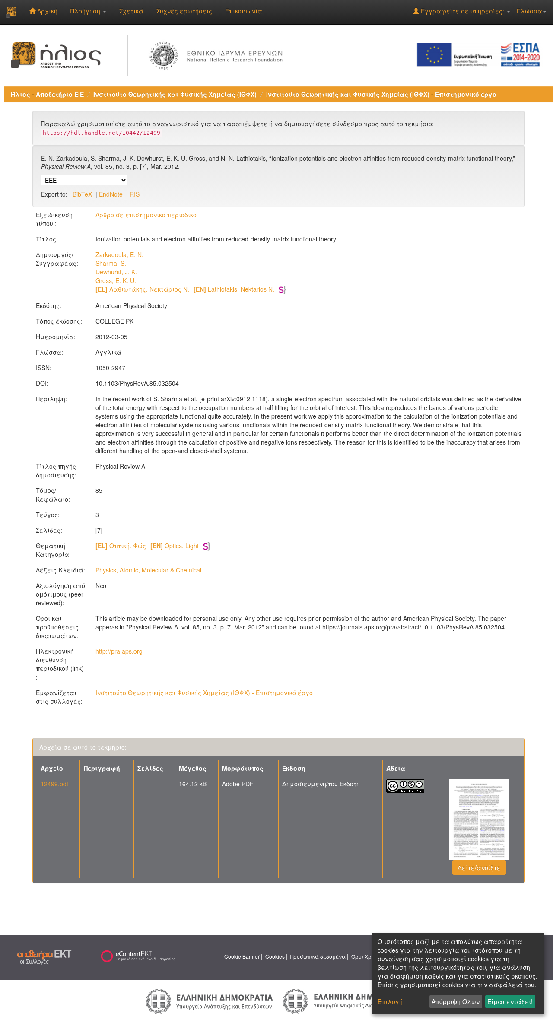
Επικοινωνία (243, 10)
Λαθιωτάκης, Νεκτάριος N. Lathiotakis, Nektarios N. (184, 289)
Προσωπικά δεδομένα (318, 956)
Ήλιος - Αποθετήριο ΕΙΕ (47, 94)
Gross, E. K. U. (115, 280)
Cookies (275, 956)
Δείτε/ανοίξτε (479, 867)
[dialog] (458, 973)
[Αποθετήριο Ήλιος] (11, 12)
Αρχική (46, 10)
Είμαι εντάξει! (510, 1001)
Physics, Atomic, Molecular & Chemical (148, 570)
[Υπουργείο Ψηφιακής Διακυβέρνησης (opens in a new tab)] (345, 1000)
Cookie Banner (242, 956)
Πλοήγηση (86, 10)
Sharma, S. (110, 263)
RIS (135, 194)
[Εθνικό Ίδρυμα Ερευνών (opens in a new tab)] (218, 54)
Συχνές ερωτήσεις (184, 10)
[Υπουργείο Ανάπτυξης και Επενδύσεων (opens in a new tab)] (209, 1000)
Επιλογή (390, 1001)
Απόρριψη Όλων (456, 1001)
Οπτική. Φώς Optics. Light (147, 545)
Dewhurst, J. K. (116, 271)
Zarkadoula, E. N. (119, 254)
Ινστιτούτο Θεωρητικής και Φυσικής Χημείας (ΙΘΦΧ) (175, 94)
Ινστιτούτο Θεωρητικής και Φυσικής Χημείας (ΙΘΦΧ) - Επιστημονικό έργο (381, 94)
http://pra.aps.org (119, 651)
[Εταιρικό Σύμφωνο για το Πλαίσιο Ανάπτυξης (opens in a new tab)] (481, 54)
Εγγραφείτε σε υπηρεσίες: (462, 10)
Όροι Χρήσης (367, 956)
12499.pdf (54, 783)
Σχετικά (131, 10)
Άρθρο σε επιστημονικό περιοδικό (146, 214)
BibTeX (82, 194)
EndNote (111, 194)
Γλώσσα (529, 10)
